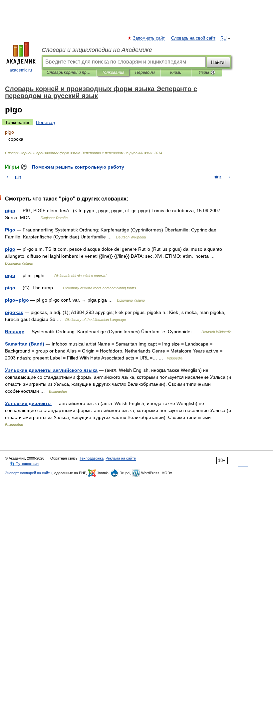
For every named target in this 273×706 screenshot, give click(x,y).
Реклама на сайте (121, 458)
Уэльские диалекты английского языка (51, 370)
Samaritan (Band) (24, 344)
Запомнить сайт (149, 38)
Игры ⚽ (207, 72)
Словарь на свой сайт (193, 38)
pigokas (14, 312)
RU (223, 38)
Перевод (45, 122)
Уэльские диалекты (28, 403)
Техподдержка (92, 458)
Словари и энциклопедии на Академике (97, 50)
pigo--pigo (17, 300)
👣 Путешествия (24, 464)
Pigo (10, 229)
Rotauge (14, 331)
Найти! (218, 62)
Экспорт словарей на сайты (28, 473)
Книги (175, 72)
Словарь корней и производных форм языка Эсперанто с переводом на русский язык (69, 72)
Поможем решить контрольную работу (78, 167)
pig (18, 176)
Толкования (113, 72)
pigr (217, 176)
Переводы (145, 72)
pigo (10, 210)
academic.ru (21, 70)
